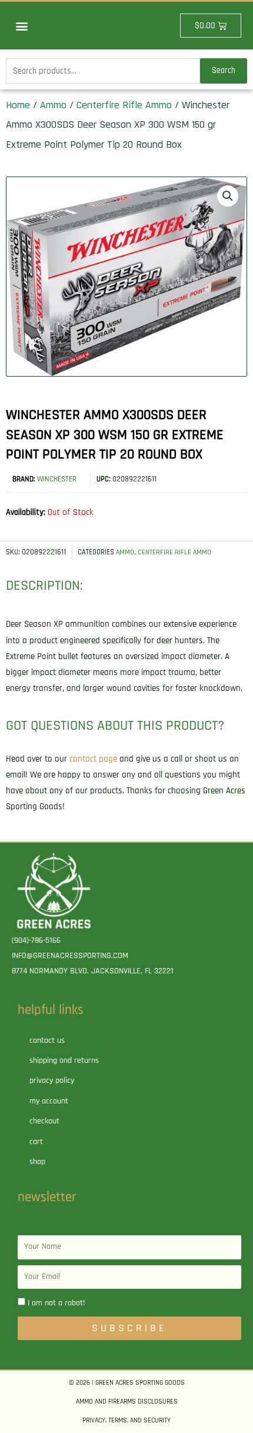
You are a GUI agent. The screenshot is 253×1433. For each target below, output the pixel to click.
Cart (36, 1141)
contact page (93, 758)
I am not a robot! (56, 1303)
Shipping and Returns (64, 1060)
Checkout (44, 1121)
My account (48, 1101)
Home (18, 105)
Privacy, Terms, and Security (126, 1420)
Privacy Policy (51, 1080)
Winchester (56, 479)
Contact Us (47, 1040)
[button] (21, 25)
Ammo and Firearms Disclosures (127, 1401)
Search (223, 70)
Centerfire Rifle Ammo (124, 105)
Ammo (53, 105)
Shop (37, 1161)
